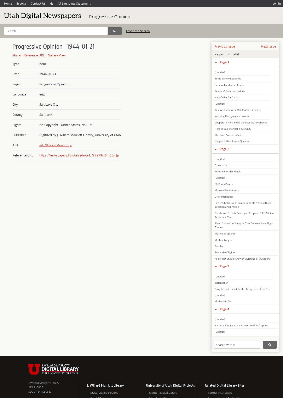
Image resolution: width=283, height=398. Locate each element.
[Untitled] (220, 72)
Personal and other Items (229, 85)
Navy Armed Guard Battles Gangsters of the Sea (242, 289)
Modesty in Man (224, 301)
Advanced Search (138, 31)
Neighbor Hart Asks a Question (232, 141)
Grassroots (221, 165)
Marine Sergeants (225, 233)
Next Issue (268, 46)
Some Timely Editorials (228, 78)
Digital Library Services (104, 392)
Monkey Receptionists (227, 190)
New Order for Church (227, 97)
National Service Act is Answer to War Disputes (242, 325)
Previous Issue (224, 46)
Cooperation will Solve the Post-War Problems (241, 122)
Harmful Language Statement (70, 3)
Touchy (219, 246)
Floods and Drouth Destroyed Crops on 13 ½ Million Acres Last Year (244, 215)
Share (16, 55)
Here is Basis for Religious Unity (233, 129)
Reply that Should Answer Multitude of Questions (243, 258)
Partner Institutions (220, 392)
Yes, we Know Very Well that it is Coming (238, 110)
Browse (21, 3)
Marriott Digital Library (163, 392)
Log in (277, 3)
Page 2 (224, 149)
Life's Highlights (224, 196)
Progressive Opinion (109, 17)
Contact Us (38, 3)
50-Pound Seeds (224, 184)
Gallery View (57, 55)
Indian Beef (221, 282)
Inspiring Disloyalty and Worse (232, 116)
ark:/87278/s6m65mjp (55, 145)
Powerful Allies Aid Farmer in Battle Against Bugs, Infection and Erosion (243, 205)
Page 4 (224, 309)
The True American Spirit (229, 135)
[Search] (115, 31)
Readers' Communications (230, 91)
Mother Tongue (223, 240)
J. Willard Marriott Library (43, 383)
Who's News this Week (228, 171)
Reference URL (34, 55)
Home (8, 3)
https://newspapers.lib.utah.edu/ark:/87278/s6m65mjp (79, 155)
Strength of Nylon (225, 252)
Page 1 (224, 62)
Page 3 (224, 266)
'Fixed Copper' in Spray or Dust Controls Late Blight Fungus (244, 225)
